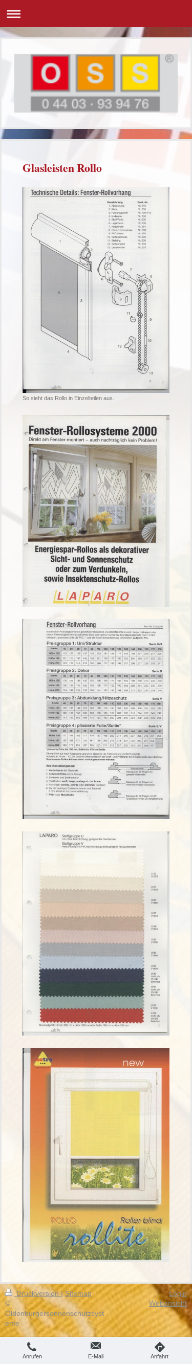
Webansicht (168, 1303)
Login (178, 1293)
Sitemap (78, 1293)
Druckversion (37, 1293)
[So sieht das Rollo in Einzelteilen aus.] (96, 290)
